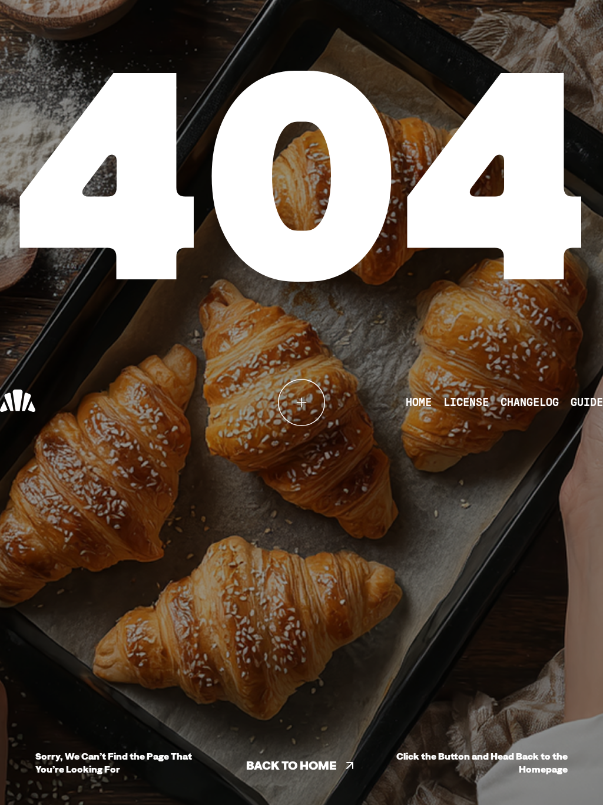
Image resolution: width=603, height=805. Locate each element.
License (466, 402)
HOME (419, 402)
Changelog (530, 402)
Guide (587, 402)
